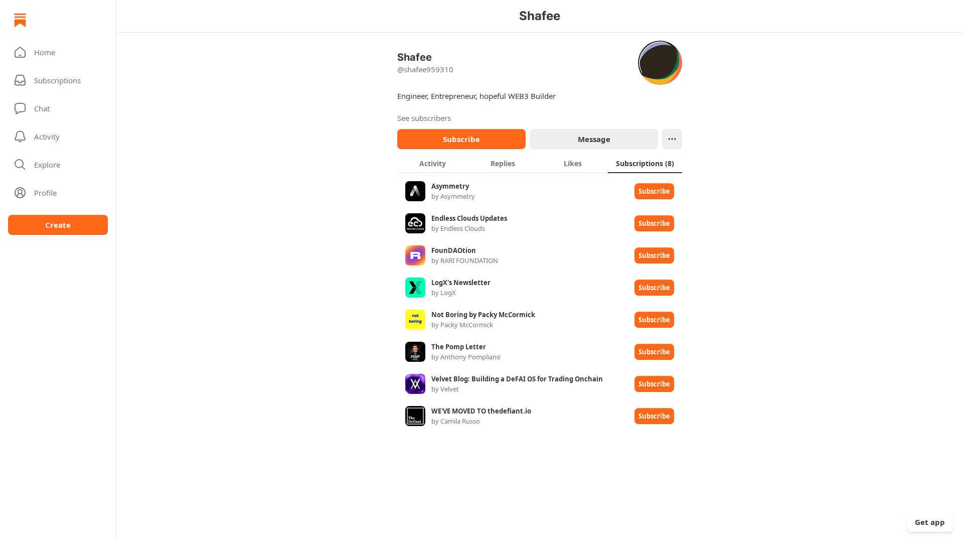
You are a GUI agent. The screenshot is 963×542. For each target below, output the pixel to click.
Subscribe (461, 139)
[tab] (432, 163)
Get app (930, 522)
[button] (58, 52)
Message (594, 139)
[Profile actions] (672, 139)
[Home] (20, 20)
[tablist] (539, 163)
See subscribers (424, 118)
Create (58, 225)
